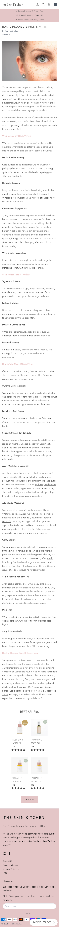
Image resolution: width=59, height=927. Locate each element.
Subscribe (29, 913)
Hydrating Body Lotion (45, 484)
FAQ (5, 872)
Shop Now (29, 799)
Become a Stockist (10, 865)
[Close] (54, 922)
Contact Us (7, 861)
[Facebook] (9, 853)
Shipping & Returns (11, 868)
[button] (18, 750)
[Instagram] (4, 853)
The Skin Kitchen (12, 4)
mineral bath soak (18, 440)
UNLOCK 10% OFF (41, 922)
